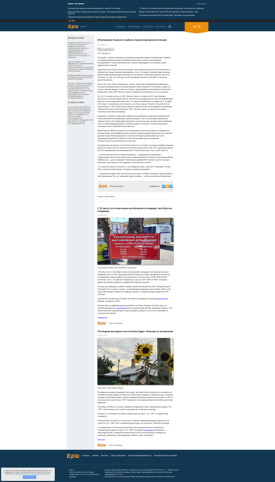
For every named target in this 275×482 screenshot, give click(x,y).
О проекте (86, 455)
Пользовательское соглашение (165, 455)
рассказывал (148, 430)
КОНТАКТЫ (161, 26)
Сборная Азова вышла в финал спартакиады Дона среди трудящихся (97, 17)
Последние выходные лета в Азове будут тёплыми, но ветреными (167, 15)
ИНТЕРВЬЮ (134, 26)
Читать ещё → (202, 4)
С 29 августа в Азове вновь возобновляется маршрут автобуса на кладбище (171, 8)
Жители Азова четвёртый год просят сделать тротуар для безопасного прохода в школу (102, 13)
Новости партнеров (118, 455)
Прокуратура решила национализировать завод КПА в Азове (94, 8)
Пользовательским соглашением (22, 473)
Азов (83, 26)
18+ (194, 26)
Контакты (104, 455)
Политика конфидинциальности (139, 455)
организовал (121, 308)
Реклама (95, 455)
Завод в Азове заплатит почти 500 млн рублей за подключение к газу (168, 12)
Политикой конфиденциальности (41, 473)
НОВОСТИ (148, 26)
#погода (101, 439)
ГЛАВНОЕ (121, 26)
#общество (102, 317)
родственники (162, 298)
